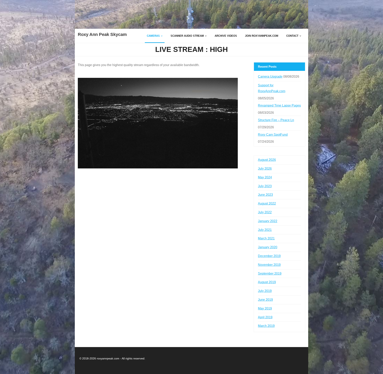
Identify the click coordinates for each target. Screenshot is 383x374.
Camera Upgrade (270, 76)
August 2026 (267, 159)
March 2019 (266, 325)
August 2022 (267, 203)
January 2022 (267, 221)
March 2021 (266, 238)
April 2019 (265, 317)
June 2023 (265, 194)
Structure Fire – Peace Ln (276, 120)
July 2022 (265, 212)
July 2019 (265, 291)
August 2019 (267, 282)
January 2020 (267, 247)
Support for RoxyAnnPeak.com (271, 88)
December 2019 (269, 256)
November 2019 (269, 264)
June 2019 (265, 299)
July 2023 (265, 186)
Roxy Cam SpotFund (273, 134)
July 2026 (265, 168)
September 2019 (269, 273)
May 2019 (265, 308)
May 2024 (265, 177)
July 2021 (265, 230)
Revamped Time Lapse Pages (279, 105)
